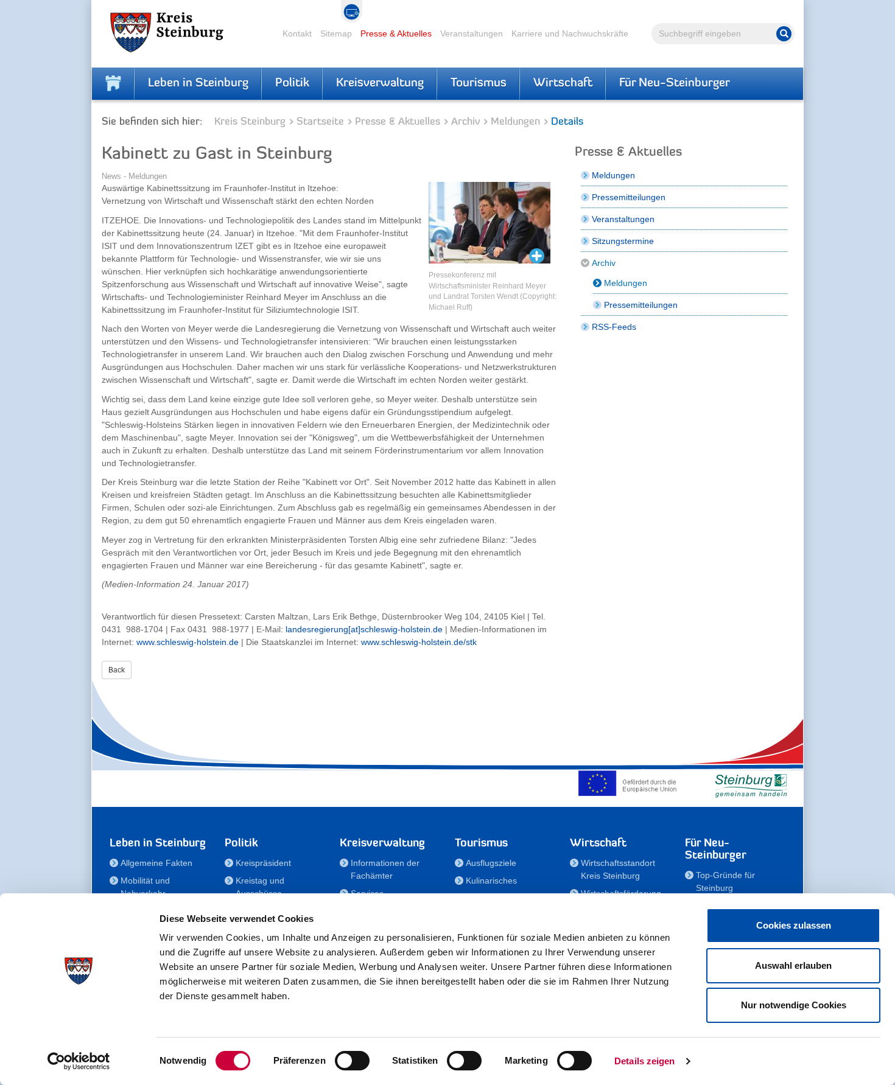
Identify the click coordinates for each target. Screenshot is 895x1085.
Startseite (320, 122)
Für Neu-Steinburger (674, 83)
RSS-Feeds (614, 327)
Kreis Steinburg (250, 122)
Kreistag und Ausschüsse (260, 887)
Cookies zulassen (793, 925)
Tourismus (479, 83)
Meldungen (515, 122)
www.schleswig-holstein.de (187, 642)
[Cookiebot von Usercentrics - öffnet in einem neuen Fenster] (79, 1061)
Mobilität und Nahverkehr (145, 887)
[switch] (352, 1060)
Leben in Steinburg (198, 83)
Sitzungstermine (623, 241)
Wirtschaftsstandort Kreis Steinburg (618, 869)
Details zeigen (644, 1061)
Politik (292, 83)
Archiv (465, 122)
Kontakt (297, 33)
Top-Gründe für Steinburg (725, 881)
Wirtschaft (562, 83)
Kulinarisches (491, 880)
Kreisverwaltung (380, 83)
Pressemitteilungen (628, 197)
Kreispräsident (263, 863)
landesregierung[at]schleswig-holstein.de (364, 629)
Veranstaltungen (471, 33)
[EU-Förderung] (630, 783)
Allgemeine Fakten (156, 863)
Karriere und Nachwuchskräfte (569, 33)
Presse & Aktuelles (396, 33)
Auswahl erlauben (793, 965)
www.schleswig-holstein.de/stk (419, 642)
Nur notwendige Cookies (793, 1005)
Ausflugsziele (491, 863)
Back (116, 670)
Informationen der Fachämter (385, 869)
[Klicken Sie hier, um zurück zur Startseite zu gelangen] (113, 83)
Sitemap (336, 33)
